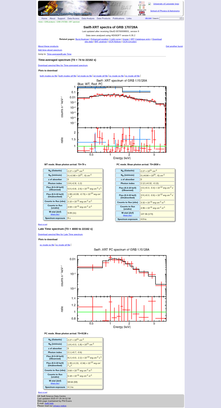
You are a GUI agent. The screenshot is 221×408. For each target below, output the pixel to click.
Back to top (42, 224)
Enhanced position (100, 39)
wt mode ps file (85, 76)
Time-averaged (54, 54)
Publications (118, 18)
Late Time (66, 54)
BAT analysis (101, 41)
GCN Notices (115, 41)
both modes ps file (48, 76)
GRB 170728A (62, 22)
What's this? (55, 214)
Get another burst (174, 46)
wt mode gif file (101, 76)
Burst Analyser (82, 39)
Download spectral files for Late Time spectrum (60, 234)
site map (148, 18)
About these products (48, 46)
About (52, 18)
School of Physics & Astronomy (165, 11)
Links (129, 18)
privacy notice (59, 406)
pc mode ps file (116, 76)
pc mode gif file (132, 76)
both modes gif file (67, 76)
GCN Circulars (130, 41)
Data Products (103, 18)
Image (126, 39)
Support (61, 18)
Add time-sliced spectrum (50, 50)
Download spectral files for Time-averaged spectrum (63, 65)
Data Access (73, 18)
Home (44, 18)
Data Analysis (88, 18)
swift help (49, 403)
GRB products (50, 22)
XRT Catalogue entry (140, 39)
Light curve (115, 39)
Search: (156, 18)
